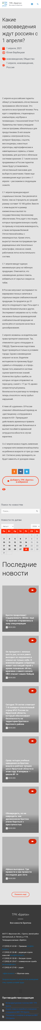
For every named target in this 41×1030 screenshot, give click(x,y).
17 (4, 546)
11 (9, 542)
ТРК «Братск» (15, 3)
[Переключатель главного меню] (32, 4)
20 (20, 546)
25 (9, 549)
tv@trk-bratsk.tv (8, 973)
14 (26, 542)
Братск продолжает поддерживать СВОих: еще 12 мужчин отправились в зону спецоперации (20, 619)
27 (20, 549)
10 (4, 542)
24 (4, 549)
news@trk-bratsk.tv (17, 955)
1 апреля (11, 63)
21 (26, 546)
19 (15, 546)
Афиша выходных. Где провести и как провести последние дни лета (19, 872)
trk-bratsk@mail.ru (9, 964)
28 (26, 549)
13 (21, 542)
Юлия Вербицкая (15, 52)
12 (15, 542)
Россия (10, 67)
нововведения (14, 59)
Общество (29, 59)
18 (9, 546)
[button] (38, 4)
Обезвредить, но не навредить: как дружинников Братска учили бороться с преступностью (17, 819)
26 (15, 549)
